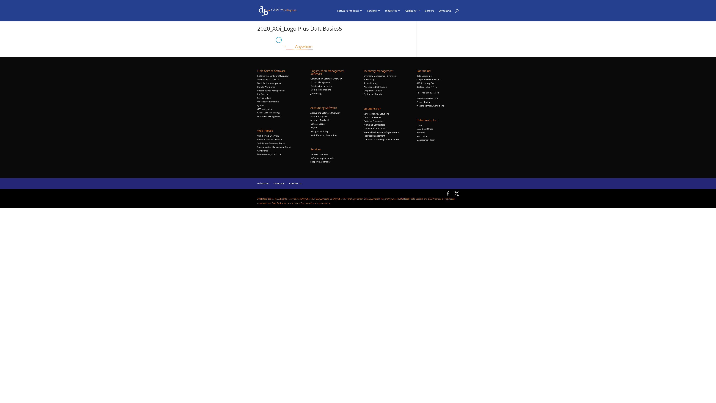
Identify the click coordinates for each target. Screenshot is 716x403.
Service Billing (264, 97)
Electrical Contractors (374, 121)
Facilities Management (374, 135)
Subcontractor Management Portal (274, 147)
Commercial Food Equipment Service (381, 139)
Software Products (348, 10)
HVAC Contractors (372, 117)
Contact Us (445, 10)
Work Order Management (269, 83)
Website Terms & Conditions (430, 105)
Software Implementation (322, 158)
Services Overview (319, 154)
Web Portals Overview (268, 135)
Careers (429, 10)
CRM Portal (262, 150)
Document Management (269, 116)
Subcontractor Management (271, 90)
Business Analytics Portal (269, 154)
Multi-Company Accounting (323, 135)
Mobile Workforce (266, 86)
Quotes (260, 105)
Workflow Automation (268, 101)
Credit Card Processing (268, 112)
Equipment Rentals (373, 94)
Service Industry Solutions (376, 113)
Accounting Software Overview (325, 112)
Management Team (426, 139)
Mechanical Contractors (375, 128)
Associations (422, 136)
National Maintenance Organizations (381, 132)
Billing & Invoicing (319, 131)
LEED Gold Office (425, 128)
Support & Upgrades (320, 161)
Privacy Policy (423, 102)
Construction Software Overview (326, 78)
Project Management (320, 82)
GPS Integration (265, 109)
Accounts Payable (318, 116)
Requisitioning (371, 83)
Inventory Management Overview (380, 75)
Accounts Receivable (320, 120)
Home (419, 125)
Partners (421, 132)
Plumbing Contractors (374, 124)
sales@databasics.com (427, 98)
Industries (391, 10)
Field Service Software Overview (273, 75)
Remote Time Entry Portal (269, 139)
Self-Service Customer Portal (271, 143)
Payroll (313, 127)
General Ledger (317, 123)
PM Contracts (263, 94)
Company (410, 10)
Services (372, 10)
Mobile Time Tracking (320, 89)
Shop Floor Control (373, 90)
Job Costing (315, 93)
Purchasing (369, 79)
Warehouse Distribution (375, 86)
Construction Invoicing (321, 86)
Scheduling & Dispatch (268, 79)
